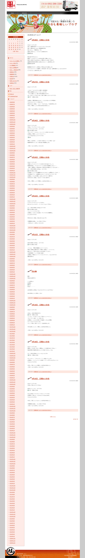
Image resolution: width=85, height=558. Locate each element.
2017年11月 (12, 329)
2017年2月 (12, 349)
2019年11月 (12, 276)
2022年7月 (12, 210)
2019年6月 (12, 287)
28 (15, 49)
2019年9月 (12, 280)
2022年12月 (12, 199)
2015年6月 (12, 393)
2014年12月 (12, 406)
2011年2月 (12, 507)
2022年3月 (12, 219)
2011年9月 (12, 492)
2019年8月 (12, 282)
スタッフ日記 (13, 63)
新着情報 (12, 74)
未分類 (11, 78)
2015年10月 (12, 384)
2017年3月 (12, 346)
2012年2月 (12, 481)
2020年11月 (12, 254)
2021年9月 (12, 232)
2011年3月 (12, 505)
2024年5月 (12, 161)
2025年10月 (12, 124)
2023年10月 (12, 177)
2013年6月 (12, 446)
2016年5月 (12, 368)
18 (9, 47)
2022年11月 (12, 201)
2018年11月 (12, 302)
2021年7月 (12, 236)
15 (17, 45)
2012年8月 (12, 468)
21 (15, 47)
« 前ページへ (53, 416)
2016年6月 (12, 366)
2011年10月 (12, 490)
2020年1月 (12, 271)
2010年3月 (12, 532)
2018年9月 (12, 307)
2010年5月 (12, 527)
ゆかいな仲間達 (13, 67)
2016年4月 (12, 371)
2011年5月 (12, 501)
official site (24, 13)
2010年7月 (12, 523)
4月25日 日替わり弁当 (40, 157)
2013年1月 (12, 457)
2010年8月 (12, 521)
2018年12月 (12, 300)
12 (11, 45)
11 (9, 45)
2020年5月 (12, 267)
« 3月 (14, 51)
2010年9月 (12, 518)
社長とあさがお (13, 80)
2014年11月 (12, 408)
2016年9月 (12, 360)
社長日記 (12, 83)
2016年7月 (12, 364)
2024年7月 (12, 157)
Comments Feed (14, 96)
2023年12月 (12, 172)
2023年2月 (12, 194)
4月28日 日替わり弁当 (40, 40)
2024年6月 (12, 159)
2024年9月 (12, 152)
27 (13, 49)
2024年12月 (12, 146)
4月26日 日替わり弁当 (40, 120)
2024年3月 (12, 166)
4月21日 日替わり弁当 (40, 234)
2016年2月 (12, 375)
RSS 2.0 (12, 94)
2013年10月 (12, 437)
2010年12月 (12, 512)
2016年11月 (12, 355)
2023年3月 (12, 192)
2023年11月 (12, 174)
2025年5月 (12, 135)
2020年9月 (12, 258)
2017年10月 (12, 331)
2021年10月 (12, 230)
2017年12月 (12, 327)
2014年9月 (12, 413)
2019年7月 (12, 285)
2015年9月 (12, 386)
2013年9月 (12, 439)
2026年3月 (12, 113)
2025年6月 (12, 133)
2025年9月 (12, 126)
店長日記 (12, 72)
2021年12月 (12, 225)
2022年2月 (12, 221)
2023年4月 (12, 190)
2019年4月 (12, 291)
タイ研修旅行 (13, 65)
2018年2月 (12, 322)
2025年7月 (12, 130)
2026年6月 (12, 106)
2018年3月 (12, 320)
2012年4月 (12, 476)
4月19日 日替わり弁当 (40, 305)
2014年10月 (12, 410)
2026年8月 (12, 102)
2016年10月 (12, 357)
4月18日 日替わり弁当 (40, 342)
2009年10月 (12, 543)
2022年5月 (12, 214)
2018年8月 (12, 309)
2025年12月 (12, 119)
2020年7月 (12, 263)
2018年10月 (12, 305)
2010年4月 (12, 529)
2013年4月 (12, 450)
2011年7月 (12, 496)
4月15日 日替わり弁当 (40, 379)
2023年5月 (12, 188)
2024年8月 (12, 155)
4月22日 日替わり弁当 (40, 196)
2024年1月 (12, 170)
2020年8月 (12, 260)
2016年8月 (12, 362)
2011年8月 (12, 494)
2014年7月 (12, 417)
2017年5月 (12, 342)
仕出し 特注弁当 (14, 69)
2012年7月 (12, 470)
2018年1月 (12, 324)
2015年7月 (12, 390)
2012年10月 (12, 463)
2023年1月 (12, 196)
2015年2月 (12, 401)
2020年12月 (12, 252)
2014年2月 (12, 428)
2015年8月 (12, 388)
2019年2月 (12, 296)
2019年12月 (12, 274)
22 (17, 47)
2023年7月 (12, 183)
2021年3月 (12, 245)
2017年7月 (12, 338)
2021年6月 (12, 238)
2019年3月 (12, 293)
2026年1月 (12, 117)
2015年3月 (12, 399)
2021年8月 (12, 234)
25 (9, 49)
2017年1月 (12, 351)
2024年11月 (12, 148)
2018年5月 (12, 316)
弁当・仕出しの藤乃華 (15, 88)
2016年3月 (12, 373)
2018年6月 (12, 313)
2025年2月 (12, 141)
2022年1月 (12, 223)
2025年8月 (12, 128)
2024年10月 (12, 150)
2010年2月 (12, 534)
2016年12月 (12, 353)
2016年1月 (12, 377)
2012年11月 (12, 461)
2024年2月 (12, 168)
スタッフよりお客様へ (15, 61)
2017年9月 (12, 333)
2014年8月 (12, 415)
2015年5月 (12, 395)
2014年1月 (12, 430)
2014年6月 (12, 419)
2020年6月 (12, 265)
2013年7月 (12, 443)
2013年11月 (12, 435)
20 (13, 47)
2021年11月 (12, 227)
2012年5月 (12, 474)
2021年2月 (12, 247)
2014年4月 (12, 424)
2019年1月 (12, 298)
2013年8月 (12, 441)
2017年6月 (12, 340)
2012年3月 (12, 479)
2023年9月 (12, 179)
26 (11, 49)
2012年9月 (12, 465)
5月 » (17, 51)
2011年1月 (12, 510)
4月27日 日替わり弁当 (40, 82)
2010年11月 (12, 514)
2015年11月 (12, 382)
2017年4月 (12, 344)
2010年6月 (12, 525)
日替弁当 (12, 76)
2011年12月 (12, 485)
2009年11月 (12, 540)
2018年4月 (12, 318)
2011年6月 (12, 498)
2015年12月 (12, 379)
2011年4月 (12, 503)
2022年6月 (12, 212)
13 (13, 45)
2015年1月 (12, 404)
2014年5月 (12, 421)
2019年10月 (12, 278)
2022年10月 (12, 203)
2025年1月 (12, 144)
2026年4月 (12, 111)
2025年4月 (12, 137)
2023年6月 (12, 185)
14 (15, 45)
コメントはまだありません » (45, 75)
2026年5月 (12, 108)
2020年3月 (12, 269)
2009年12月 (12, 538)
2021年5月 (12, 241)
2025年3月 (12, 139)
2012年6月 (12, 472)
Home (12, 13)
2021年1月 (12, 249)
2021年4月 (12, 243)
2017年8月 (12, 335)
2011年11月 (12, 487)
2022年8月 (12, 208)
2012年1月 (12, 483)
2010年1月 (12, 536)
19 (11, 47)
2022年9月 (12, 205)
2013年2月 (12, 454)
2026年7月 (12, 104)
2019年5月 (12, 289)
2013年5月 (12, 448)
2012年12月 (12, 459)
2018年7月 (12, 311)
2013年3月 (12, 452)
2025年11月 (12, 122)
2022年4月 (12, 216)
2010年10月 (12, 516)
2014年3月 (12, 426)
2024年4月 (12, 163)
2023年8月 (12, 181)
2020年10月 (12, 256)
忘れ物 (34, 271)
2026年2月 (12, 115)
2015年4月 (12, 397)
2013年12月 (12, 432)
